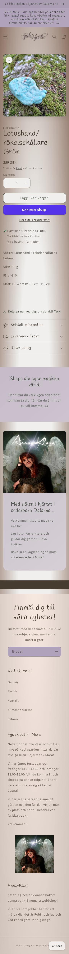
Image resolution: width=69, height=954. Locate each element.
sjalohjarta (29, 945)
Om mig (13, 682)
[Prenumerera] (56, 652)
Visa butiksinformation (23, 241)
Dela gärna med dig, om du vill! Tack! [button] (34, 311)
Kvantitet (9, 174)
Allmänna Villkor (20, 710)
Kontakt (13, 700)
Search (12, 691)
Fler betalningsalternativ (34, 219)
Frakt (19, 168)
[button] (5, 36)
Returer (13, 719)
